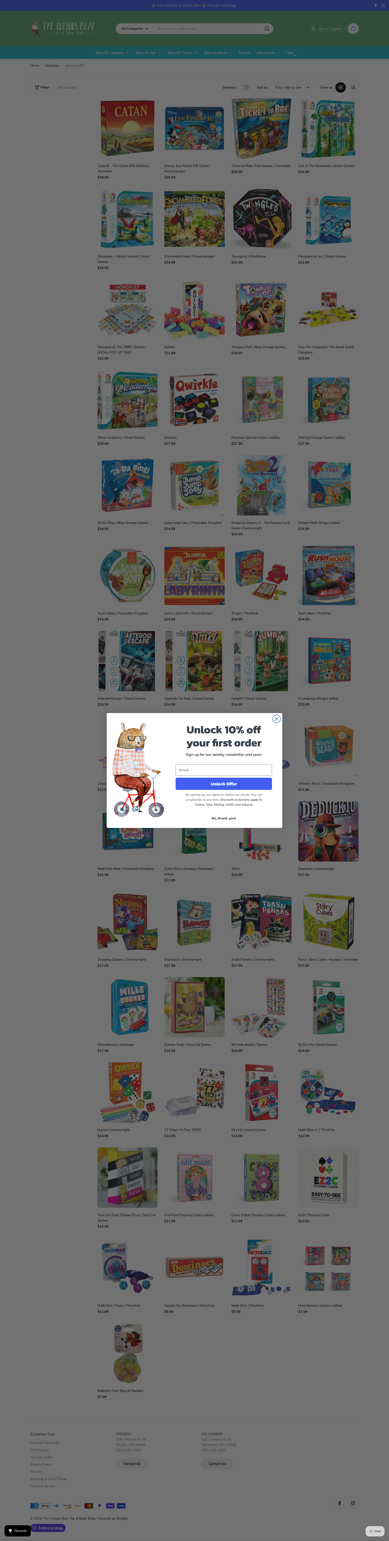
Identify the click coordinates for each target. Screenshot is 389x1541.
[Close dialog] (276, 719)
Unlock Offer (224, 783)
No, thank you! (224, 818)
